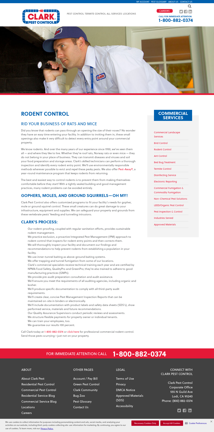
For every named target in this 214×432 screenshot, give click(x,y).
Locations (129, 13)
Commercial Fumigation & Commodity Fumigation (168, 190)
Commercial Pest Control (38, 390)
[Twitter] (181, 12)
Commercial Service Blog (39, 401)
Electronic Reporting (165, 181)
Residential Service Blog (38, 395)
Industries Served (163, 218)
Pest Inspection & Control (168, 211)
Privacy (121, 384)
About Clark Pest (32, 378)
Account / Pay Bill (85, 378)
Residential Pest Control (38, 384)
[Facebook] (186, 12)
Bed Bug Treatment (164, 162)
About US (173, 1)
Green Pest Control (86, 384)
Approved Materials (165, 224)
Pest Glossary (159, 1)
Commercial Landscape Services (167, 134)
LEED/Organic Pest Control (169, 205)
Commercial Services (173, 115)
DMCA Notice (125, 390)
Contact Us (186, 1)
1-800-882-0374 (176, 20)
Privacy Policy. (47, 428)
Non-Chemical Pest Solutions (170, 198)
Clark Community (85, 390)
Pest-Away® (125, 169)
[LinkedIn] (190, 12)
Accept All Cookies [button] (171, 423)
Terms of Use (125, 378)
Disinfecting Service (165, 175)
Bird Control (161, 143)
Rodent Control (162, 149)
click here (73, 332)
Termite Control (162, 169)
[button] (195, 423)
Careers (26, 412)
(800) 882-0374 (182, 400)
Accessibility (124, 406)
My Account (142, 1)
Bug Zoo (79, 395)
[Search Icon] (107, 6)
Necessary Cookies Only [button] (145, 423)
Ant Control (160, 156)
